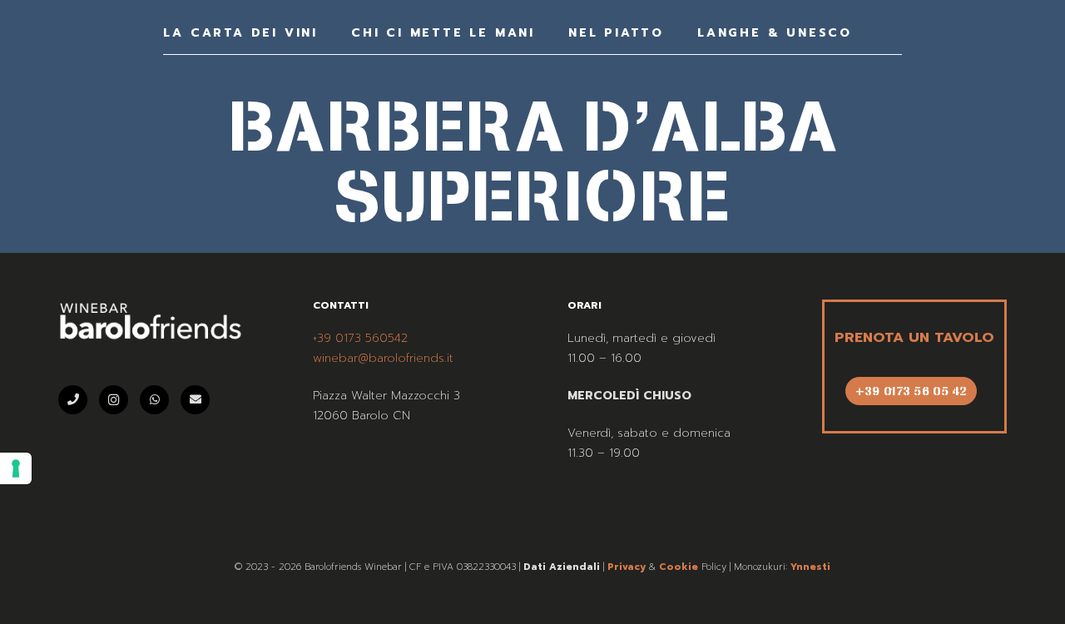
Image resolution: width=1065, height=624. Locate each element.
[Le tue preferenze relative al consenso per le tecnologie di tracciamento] (16, 468)
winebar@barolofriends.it (383, 358)
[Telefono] (72, 399)
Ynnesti (810, 567)
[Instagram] (113, 399)
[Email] (195, 399)
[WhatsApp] (154, 399)
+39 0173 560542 (360, 338)
